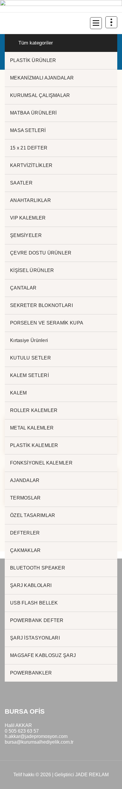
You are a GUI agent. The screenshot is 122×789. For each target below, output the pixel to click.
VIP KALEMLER (28, 217)
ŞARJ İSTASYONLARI (35, 637)
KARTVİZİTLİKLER (31, 165)
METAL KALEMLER (32, 427)
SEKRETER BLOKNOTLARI (41, 305)
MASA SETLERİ (28, 130)
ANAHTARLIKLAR (30, 200)
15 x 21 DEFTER (28, 147)
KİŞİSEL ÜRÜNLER (32, 270)
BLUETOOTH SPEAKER (37, 567)
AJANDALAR (25, 480)
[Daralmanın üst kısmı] (111, 22)
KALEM (18, 392)
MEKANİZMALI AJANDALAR (42, 77)
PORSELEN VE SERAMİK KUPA (46, 322)
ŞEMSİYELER (26, 235)
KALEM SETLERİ (29, 375)
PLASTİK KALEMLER (34, 445)
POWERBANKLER (31, 672)
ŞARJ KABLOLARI (31, 585)
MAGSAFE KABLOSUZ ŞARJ (43, 655)
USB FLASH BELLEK (34, 602)
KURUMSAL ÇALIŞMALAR (40, 95)
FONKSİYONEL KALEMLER (41, 462)
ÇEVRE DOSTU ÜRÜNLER (41, 252)
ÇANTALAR (23, 287)
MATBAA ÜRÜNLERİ (33, 112)
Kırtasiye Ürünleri (29, 340)
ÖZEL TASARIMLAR (32, 515)
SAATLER (21, 182)
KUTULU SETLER (30, 357)
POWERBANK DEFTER (37, 620)
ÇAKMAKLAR (25, 550)
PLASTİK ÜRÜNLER (33, 60)
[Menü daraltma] (96, 23)
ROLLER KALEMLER (34, 410)
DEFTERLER (25, 532)
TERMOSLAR (25, 497)
